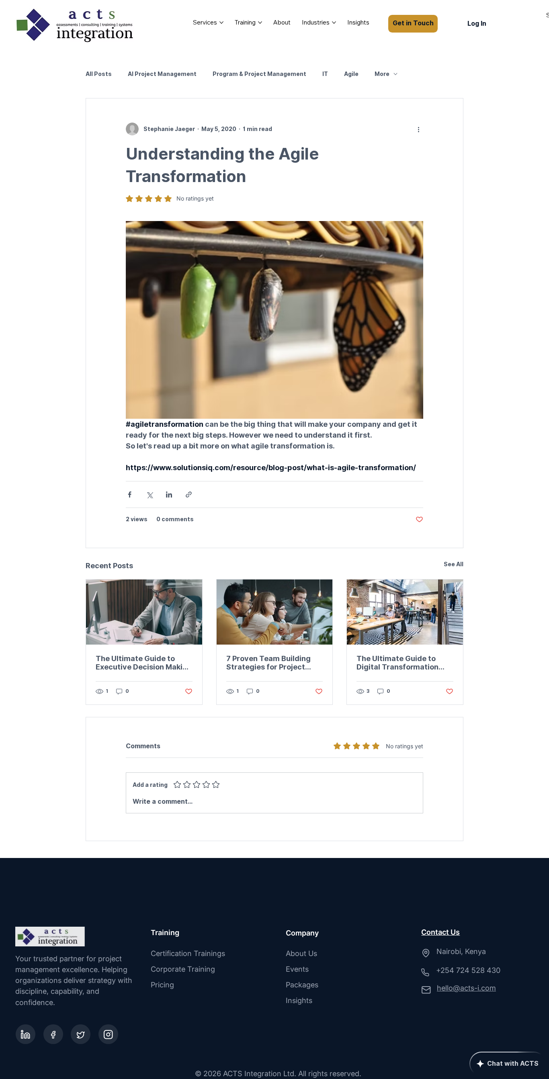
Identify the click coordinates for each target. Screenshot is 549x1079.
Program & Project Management (259, 74)
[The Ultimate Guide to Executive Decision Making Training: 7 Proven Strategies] (144, 612)
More (382, 74)
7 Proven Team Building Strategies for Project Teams (268, 662)
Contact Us (440, 931)
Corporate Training (183, 968)
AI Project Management (162, 74)
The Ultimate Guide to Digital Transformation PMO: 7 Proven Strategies (402, 662)
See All (453, 564)
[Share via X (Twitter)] (149, 494)
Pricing (162, 984)
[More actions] (418, 129)
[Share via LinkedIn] (169, 494)
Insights (299, 1000)
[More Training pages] (260, 22)
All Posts (99, 74)
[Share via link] (189, 494)
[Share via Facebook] (129, 494)
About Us (301, 953)
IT (325, 74)
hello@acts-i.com (466, 987)
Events (297, 968)
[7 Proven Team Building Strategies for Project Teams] (275, 612)
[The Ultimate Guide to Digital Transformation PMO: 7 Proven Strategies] (405, 612)
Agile (351, 74)
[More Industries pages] (334, 22)
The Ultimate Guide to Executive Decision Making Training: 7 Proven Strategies (144, 662)
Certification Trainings (188, 953)
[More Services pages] (221, 22)
